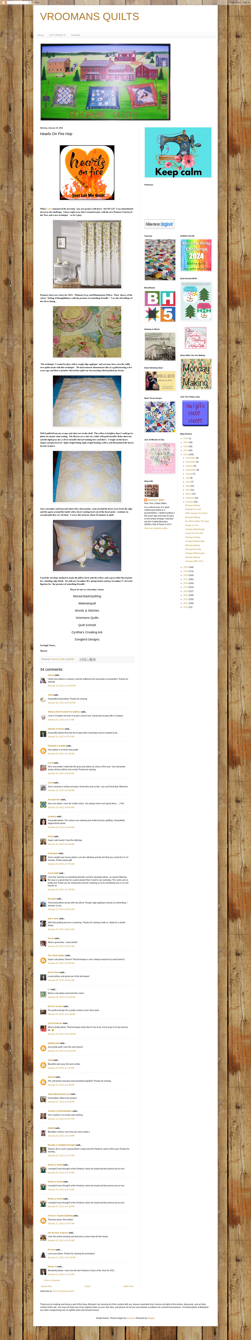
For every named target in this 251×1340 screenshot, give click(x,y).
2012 (186, 599)
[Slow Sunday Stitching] (195, 348)
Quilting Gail (53, 1043)
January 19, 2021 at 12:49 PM (61, 1034)
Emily (50, 836)
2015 (186, 587)
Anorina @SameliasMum (60, 1111)
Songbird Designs (87, 639)
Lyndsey (52, 816)
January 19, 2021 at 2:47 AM (61, 719)
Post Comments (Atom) (63, 1291)
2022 (186, 450)
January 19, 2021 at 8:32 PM (61, 1136)
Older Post (128, 1286)
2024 (186, 442)
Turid (50, 1060)
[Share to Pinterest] (94, 659)
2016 (186, 583)
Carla (50, 782)
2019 (186, 571)
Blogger (151, 1318)
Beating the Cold (193, 509)
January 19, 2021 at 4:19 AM (61, 753)
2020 (186, 567)
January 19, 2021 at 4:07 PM (61, 1119)
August (189, 474)
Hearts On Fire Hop (194, 533)
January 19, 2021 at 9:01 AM (61, 946)
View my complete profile (156, 528)
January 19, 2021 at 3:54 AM (61, 736)
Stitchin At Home (56, 729)
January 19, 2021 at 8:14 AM (61, 929)
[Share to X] (87, 659)
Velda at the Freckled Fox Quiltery (64, 712)
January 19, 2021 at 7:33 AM (61, 889)
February (190, 498)
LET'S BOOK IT (57, 35)
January (190, 502)
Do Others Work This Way (197, 521)
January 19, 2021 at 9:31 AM (61, 980)
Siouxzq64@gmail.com (59, 1094)
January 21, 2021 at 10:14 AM (61, 1257)
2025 (186, 438)
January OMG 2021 (194, 561)
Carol (49, 208)
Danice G (52, 1266)
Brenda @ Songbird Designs (61, 1145)
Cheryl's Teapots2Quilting (60, 1216)
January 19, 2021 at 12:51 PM (61, 1051)
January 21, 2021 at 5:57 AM (61, 1223)
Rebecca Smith (55, 1165)
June (188, 482)
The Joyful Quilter (56, 955)
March (189, 494)
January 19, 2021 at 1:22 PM (61, 1068)
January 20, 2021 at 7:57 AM (61, 1155)
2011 (186, 603)
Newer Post (46, 1286)
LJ (49, 989)
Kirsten (51, 1249)
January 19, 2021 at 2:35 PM (61, 1102)
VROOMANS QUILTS (89, 16)
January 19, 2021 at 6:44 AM (61, 827)
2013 (186, 595)
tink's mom (53, 918)
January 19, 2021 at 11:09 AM (61, 997)
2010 (186, 607)
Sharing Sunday (192, 537)
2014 (186, 591)
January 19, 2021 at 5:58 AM (61, 790)
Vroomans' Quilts (156, 500)
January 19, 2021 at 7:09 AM (61, 864)
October (190, 466)
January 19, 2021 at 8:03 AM (61, 909)
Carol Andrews (55, 1023)
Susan (51, 675)
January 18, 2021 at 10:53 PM (61, 703)
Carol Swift (53, 873)
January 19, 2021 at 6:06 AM (61, 807)
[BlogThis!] (84, 659)
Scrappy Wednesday (195, 529)
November (191, 462)
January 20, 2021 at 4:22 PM (61, 1206)
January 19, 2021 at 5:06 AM (61, 773)
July (188, 478)
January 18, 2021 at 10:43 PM (61, 686)
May (188, 486)
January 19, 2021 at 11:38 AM (61, 1014)
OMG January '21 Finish (196, 513)
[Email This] (81, 659)
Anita (50, 695)
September (191, 470)
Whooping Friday (193, 549)
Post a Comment (52, 1280)
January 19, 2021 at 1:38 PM (61, 1085)
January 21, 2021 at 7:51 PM (61, 1274)
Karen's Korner (55, 1006)
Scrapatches (54, 799)
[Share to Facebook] (91, 659)
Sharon (51, 1077)
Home (40, 35)
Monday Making (192, 505)
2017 (186, 579)
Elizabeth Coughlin (57, 746)
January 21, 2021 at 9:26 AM (61, 1240)
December (191, 458)
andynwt (131, 1318)
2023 (186, 446)
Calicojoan (53, 853)
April (188, 490)
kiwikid (51, 1128)
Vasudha (52, 899)
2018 (186, 575)
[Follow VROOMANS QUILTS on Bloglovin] (159, 228)
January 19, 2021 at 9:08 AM (61, 963)
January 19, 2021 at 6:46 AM (61, 844)
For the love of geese (58, 1233)
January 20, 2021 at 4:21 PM (61, 1172)
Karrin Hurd (53, 972)
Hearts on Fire (191, 525)
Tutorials (75, 35)
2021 (186, 454)
